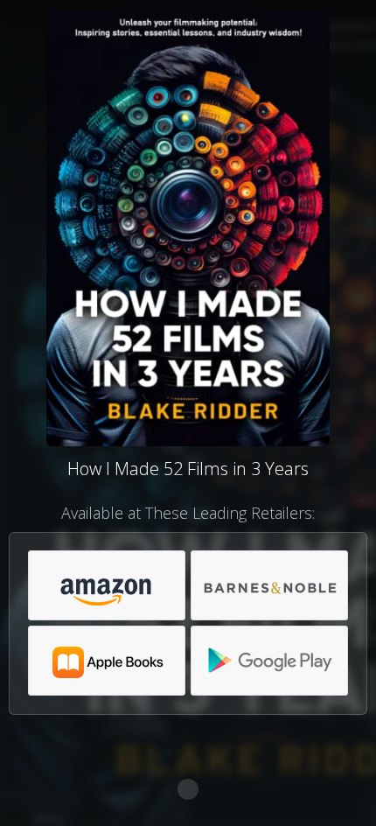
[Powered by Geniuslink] (188, 789)
